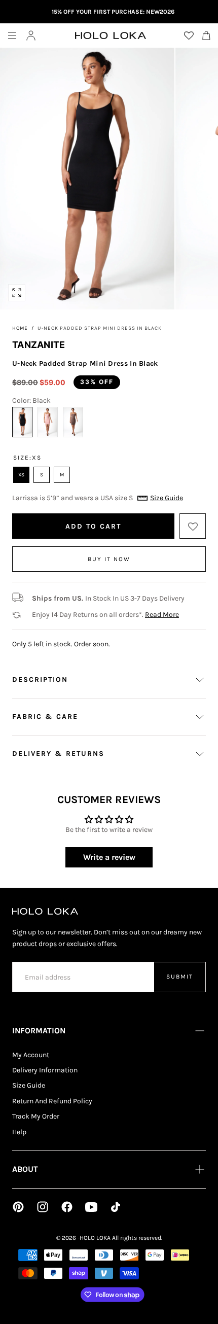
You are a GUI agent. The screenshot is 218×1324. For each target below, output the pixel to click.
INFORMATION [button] (38, 1030)
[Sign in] (31, 35)
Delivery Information (45, 1070)
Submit (179, 976)
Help (19, 1132)
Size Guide (28, 1085)
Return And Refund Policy (52, 1101)
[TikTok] (115, 1207)
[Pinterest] (18, 1207)
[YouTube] (91, 1207)
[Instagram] (42, 1207)
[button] (12, 35)
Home (20, 328)
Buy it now (109, 559)
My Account (30, 1055)
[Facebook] (67, 1207)
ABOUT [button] (25, 1169)
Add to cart (93, 526)
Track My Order (35, 1116)
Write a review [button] (109, 857)
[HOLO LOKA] (45, 911)
